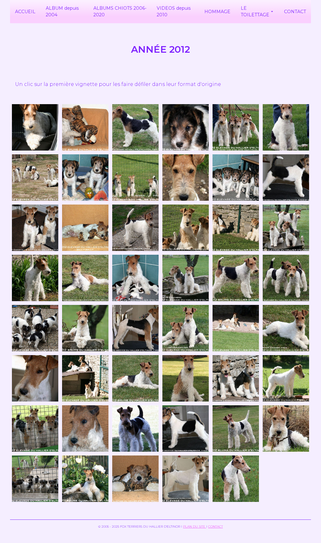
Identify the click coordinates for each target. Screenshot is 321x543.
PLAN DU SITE (194, 526)
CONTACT (215, 526)
